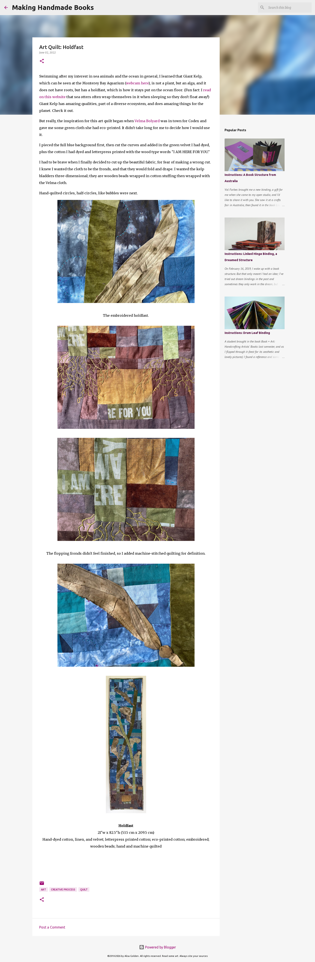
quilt (84, 889)
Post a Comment (52, 927)
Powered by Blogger (160, 947)
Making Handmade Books (53, 7)
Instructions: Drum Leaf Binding (247, 333)
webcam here (137, 83)
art (43, 889)
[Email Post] (41, 884)
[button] (41, 61)
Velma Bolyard (147, 121)
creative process (63, 889)
